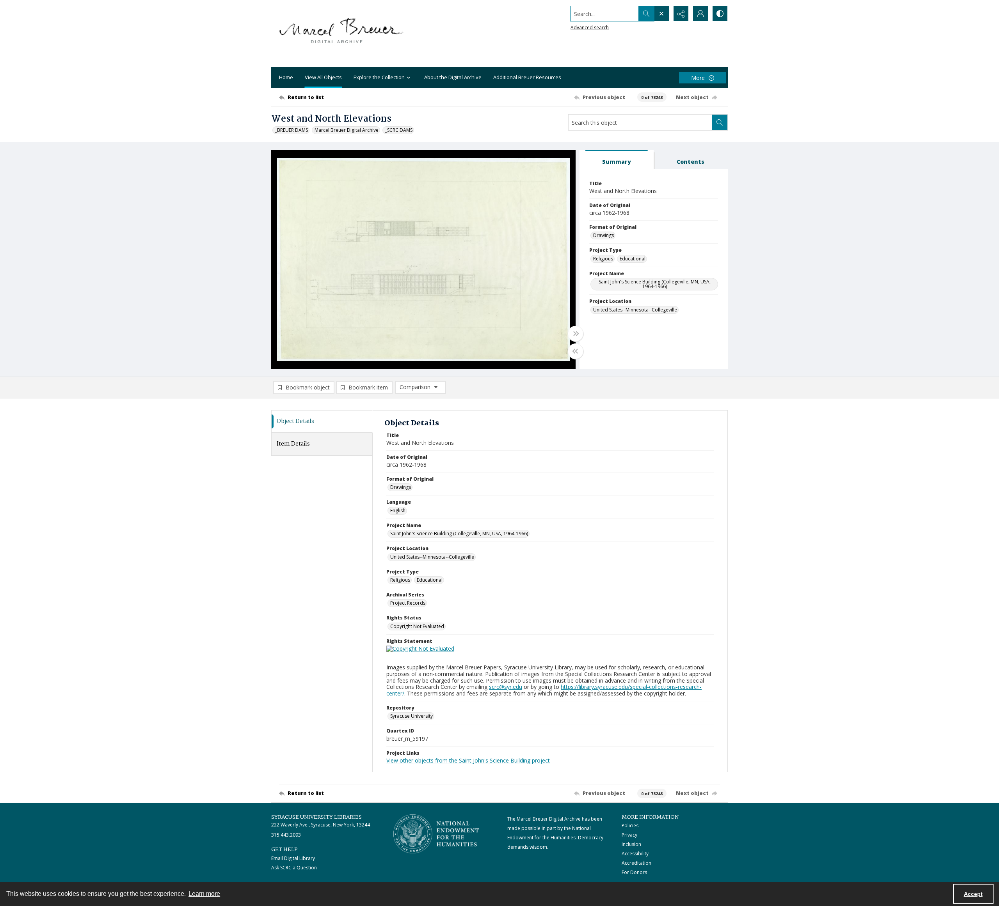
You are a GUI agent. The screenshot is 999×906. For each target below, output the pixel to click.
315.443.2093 (286, 835)
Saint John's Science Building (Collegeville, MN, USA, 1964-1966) (655, 284)
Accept (973, 894)
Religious (603, 258)
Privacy (629, 835)
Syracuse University (411, 716)
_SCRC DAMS (398, 130)
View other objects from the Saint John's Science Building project (468, 760)
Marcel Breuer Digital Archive (347, 130)
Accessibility (635, 853)
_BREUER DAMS (291, 130)
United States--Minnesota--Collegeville (635, 309)
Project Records (407, 603)
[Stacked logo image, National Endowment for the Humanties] (436, 833)
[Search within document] (719, 122)
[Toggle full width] (575, 334)
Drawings (603, 235)
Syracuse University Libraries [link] (316, 817)
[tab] (616, 160)
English (397, 510)
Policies (630, 825)
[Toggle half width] (575, 351)
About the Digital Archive (453, 77)
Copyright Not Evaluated (417, 626)
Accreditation (636, 863)
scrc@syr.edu (505, 686)
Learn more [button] (204, 893)
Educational (632, 258)
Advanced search (590, 27)
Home (286, 77)
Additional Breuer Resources (527, 77)
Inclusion (631, 844)
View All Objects (323, 77)
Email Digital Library (293, 858)
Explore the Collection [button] (379, 77)
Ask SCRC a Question (294, 867)
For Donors (634, 872)
